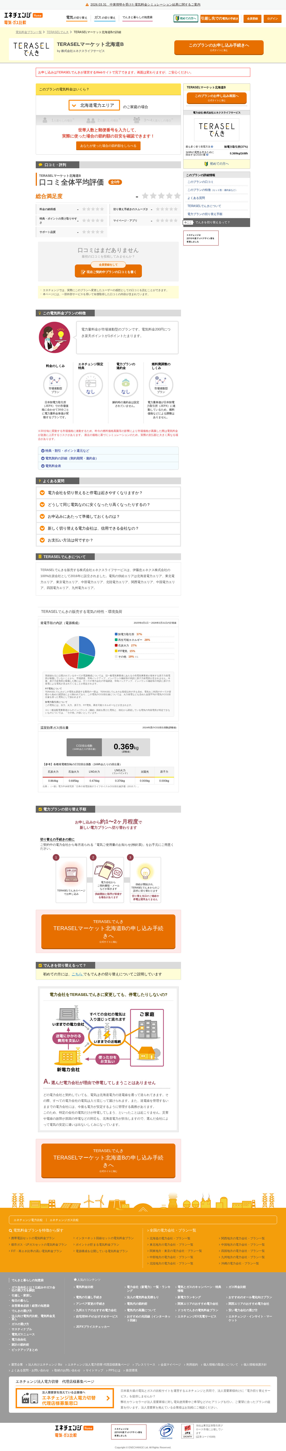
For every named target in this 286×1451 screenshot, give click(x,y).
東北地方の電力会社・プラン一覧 (171, 1244)
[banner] (65, 1398)
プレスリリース (145, 1364)
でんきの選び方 (22, 1311)
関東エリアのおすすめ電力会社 (198, 1303)
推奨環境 (131, 1370)
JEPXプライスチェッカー (93, 1326)
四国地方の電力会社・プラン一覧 (243, 1250)
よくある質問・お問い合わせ (30, 1370)
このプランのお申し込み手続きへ (219, 47)
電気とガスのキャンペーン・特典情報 (199, 1288)
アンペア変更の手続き (90, 1303)
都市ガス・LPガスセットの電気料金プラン (39, 1244)
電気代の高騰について (141, 1310)
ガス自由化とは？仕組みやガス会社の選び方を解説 (33, 1289)
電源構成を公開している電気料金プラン (102, 1251)
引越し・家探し (22, 1295)
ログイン (272, 18)
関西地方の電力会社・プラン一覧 (243, 1238)
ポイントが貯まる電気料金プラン (97, 1244)
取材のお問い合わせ (67, 1370)
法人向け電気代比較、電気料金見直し (33, 1317)
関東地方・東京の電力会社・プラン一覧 (176, 1250)
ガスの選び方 (20, 1324)
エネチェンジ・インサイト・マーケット (250, 1318)
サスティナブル (22, 1329)
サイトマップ (94, 1370)
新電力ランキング (189, 1297)
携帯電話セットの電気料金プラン (33, 1238)
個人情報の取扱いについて (220, 1364)
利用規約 (192, 1364)
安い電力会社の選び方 (243, 1310)
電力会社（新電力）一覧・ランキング (148, 1288)
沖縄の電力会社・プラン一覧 (240, 1263)
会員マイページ (171, 1364)
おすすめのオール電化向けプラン (250, 1297)
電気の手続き (219, 18)
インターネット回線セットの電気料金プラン (105, 1238)
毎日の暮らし (20, 1300)
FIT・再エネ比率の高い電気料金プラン (36, 1251)
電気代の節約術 (137, 1303)
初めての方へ (188, 18)
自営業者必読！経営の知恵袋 (30, 1305)
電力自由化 (19, 1339)
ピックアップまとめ (25, 1349)
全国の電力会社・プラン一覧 (173, 1230)
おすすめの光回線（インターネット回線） (148, 1318)
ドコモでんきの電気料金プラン (198, 1310)
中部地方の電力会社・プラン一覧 (171, 1257)
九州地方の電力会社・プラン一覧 (243, 1257)
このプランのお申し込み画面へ (217, 97)
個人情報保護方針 (255, 1364)
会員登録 (252, 18)
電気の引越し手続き (89, 1297)
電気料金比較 (84, 1287)
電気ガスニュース (23, 1334)
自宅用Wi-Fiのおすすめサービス (97, 1316)
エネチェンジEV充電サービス (197, 1316)
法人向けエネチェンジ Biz (45, 1364)
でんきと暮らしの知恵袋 (137, 17)
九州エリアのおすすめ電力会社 (96, 1310)
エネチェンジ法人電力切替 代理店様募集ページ (99, 1364)
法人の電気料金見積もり (143, 1297)
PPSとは (114, 1370)
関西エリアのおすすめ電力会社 (249, 1303)
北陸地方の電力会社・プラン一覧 (171, 1263)
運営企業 (17, 1364)
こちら (77, 974)
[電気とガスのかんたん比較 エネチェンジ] (26, 18)
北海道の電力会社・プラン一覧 (170, 1238)
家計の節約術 (20, 1344)
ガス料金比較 (237, 1287)
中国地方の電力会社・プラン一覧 (243, 1244)
